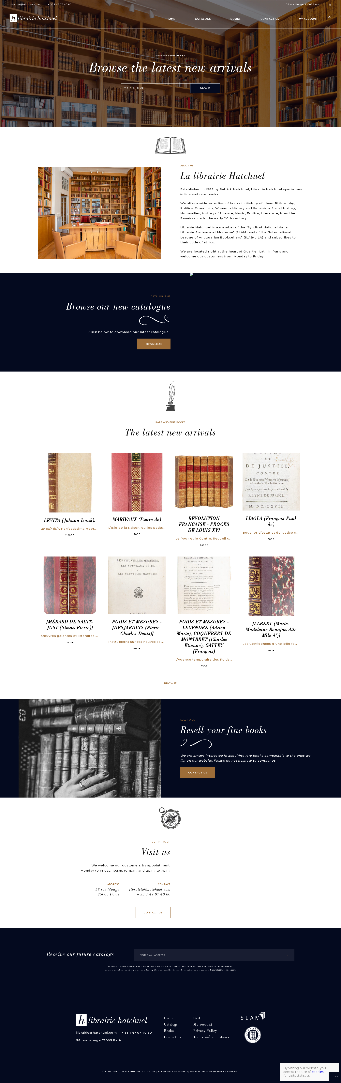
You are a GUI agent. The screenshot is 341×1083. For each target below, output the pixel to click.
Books (235, 18)
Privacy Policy (205, 1031)
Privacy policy (225, 966)
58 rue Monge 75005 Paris (302, 4)
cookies (317, 1072)
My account (308, 18)
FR (329, 4)
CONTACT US (197, 772)
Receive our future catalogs (80, 955)
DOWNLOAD (154, 344)
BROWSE (205, 88)
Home (171, 18)
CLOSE (334, 1076)
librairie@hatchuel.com (25, 4)
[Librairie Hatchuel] (33, 18)
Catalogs (203, 18)
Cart (196, 1018)
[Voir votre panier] (329, 19)
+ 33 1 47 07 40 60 (59, 4)
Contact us (269, 18)
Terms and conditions (211, 1037)
